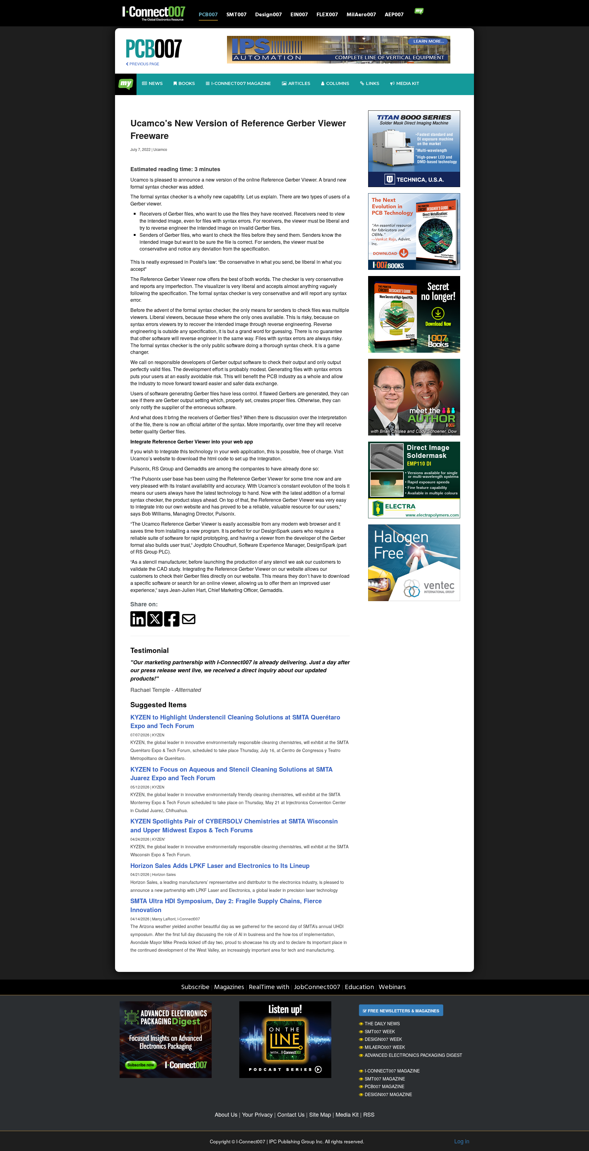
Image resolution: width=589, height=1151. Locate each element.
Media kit (407, 83)
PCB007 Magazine (384, 1086)
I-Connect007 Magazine (241, 83)
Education (359, 987)
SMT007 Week (380, 1031)
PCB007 (208, 15)
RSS (369, 1114)
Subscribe (195, 987)
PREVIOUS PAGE (144, 63)
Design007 (268, 15)
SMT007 (236, 15)
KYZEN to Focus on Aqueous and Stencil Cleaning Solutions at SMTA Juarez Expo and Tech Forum (231, 773)
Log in (461, 1141)
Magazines (229, 987)
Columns (337, 83)
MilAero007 (361, 15)
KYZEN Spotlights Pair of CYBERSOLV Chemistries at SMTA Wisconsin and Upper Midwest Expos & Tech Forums (234, 825)
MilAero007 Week (385, 1047)
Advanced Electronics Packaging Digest (413, 1055)
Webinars (392, 987)
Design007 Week (383, 1039)
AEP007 (394, 15)
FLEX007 (327, 15)
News (156, 83)
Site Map (320, 1114)
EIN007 (299, 15)
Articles (299, 83)
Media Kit (347, 1114)
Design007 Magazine (388, 1094)
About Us (226, 1114)
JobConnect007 (317, 987)
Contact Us (291, 1114)
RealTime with (269, 987)
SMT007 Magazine (385, 1079)
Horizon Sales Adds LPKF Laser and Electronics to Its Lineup (220, 865)
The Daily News (382, 1023)
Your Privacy (257, 1114)
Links (372, 83)
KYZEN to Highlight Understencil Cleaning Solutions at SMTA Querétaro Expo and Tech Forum (235, 721)
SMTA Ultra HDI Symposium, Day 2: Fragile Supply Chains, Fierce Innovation (226, 905)
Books (187, 83)
